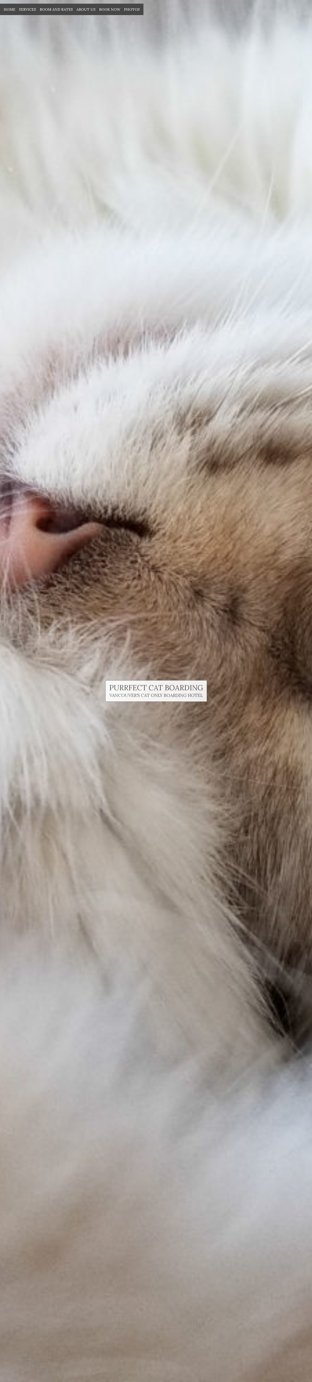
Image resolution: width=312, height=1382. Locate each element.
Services (27, 9)
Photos (132, 9)
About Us (86, 9)
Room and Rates (56, 9)
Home (9, 9)
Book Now (109, 9)
